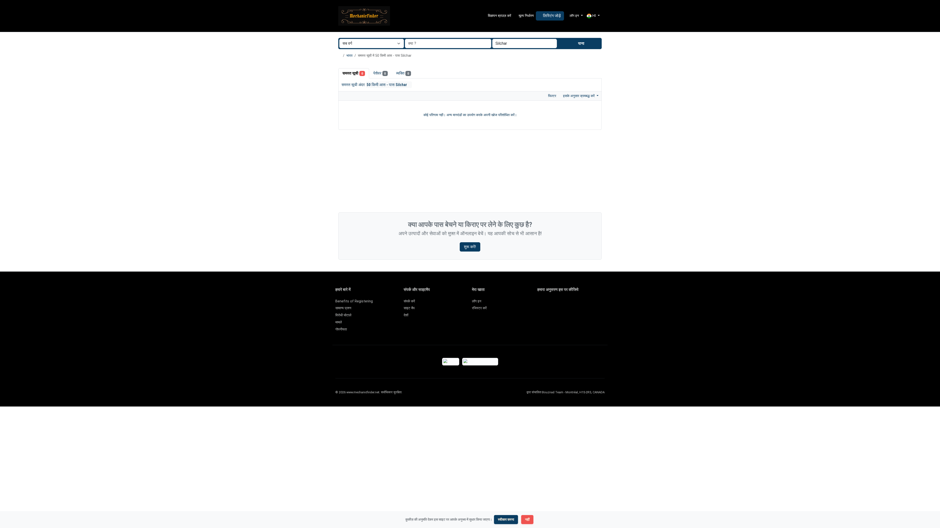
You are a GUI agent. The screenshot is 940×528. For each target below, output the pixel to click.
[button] (593, 16)
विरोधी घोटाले (343, 315)
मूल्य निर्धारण (526, 16)
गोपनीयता (341, 329)
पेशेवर (379, 73)
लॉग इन (476, 301)
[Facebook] (540, 303)
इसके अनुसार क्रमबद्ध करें (579, 96)
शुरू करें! (470, 246)
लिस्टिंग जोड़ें (551, 15)
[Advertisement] (470, 172)
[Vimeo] (590, 303)
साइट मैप (409, 308)
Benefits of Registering (354, 301)
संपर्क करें (409, 301)
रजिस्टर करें (479, 308)
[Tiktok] (576, 303)
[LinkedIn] (562, 303)
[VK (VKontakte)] (597, 303)
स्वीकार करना (506, 519)
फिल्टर (551, 96)
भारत (349, 56)
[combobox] (524, 43)
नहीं (527, 519)
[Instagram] (555, 303)
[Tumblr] (604, 303)
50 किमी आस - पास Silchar (387, 84)
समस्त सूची (352, 73)
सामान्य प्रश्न (343, 308)
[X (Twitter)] (547, 303)
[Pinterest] (569, 303)
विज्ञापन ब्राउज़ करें (499, 16)
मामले (338, 322)
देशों (406, 315)
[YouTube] (583, 303)
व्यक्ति (402, 73)
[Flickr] (540, 311)
